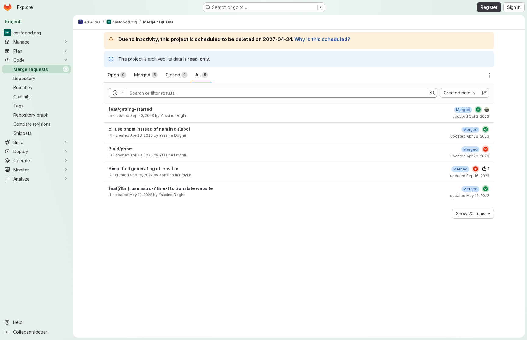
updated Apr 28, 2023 (469, 136)
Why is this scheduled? (322, 39)
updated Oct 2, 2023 (471, 116)
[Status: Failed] (485, 149)
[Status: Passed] (478, 109)
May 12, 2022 (140, 194)
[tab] (117, 74)
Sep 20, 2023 (142, 115)
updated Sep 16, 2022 (469, 176)
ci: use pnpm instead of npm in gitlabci (149, 128)
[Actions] (489, 75)
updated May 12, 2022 (469, 195)
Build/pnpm (121, 148)
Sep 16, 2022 (141, 175)
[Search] (432, 93)
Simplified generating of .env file (143, 168)
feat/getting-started (130, 109)
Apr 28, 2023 (141, 135)
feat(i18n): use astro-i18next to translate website (161, 188)
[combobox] (459, 93)
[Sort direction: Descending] (484, 93)
